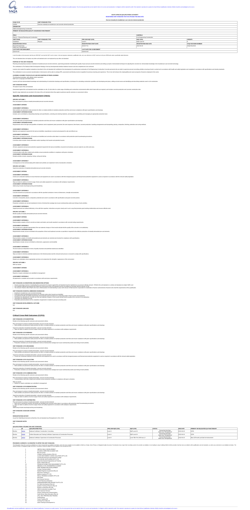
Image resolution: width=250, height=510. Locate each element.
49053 (23, 437)
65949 (23, 434)
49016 (23, 431)
